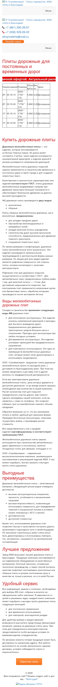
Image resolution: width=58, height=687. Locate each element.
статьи (39, 683)
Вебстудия (31, 679)
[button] (29, 661)
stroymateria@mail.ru (15, 36)
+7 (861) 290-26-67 (17, 27)
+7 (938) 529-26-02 (17, 32)
